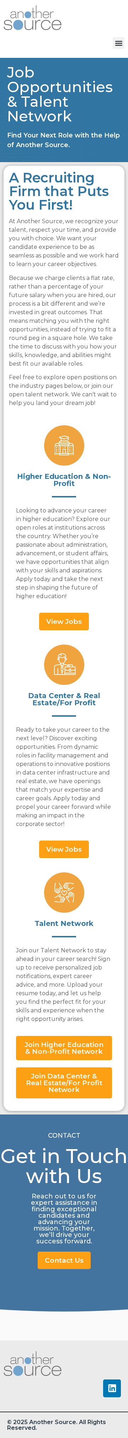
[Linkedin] (112, 1388)
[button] (118, 43)
